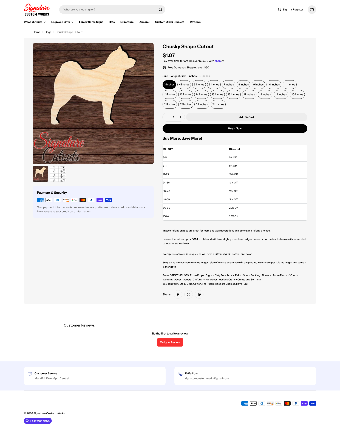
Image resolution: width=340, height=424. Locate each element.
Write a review (170, 342)
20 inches (297, 94)
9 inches (258, 84)
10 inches (274, 84)
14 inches (201, 94)
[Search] (160, 9)
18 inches (265, 94)
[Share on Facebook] (178, 294)
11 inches (289, 84)
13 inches (185, 94)
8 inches (243, 84)
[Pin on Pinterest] (199, 294)
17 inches (249, 94)
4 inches (184, 84)
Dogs (48, 32)
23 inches (202, 104)
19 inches (281, 94)
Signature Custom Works (49, 413)
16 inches (233, 94)
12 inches (169, 94)
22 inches (185, 104)
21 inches (169, 104)
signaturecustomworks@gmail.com (207, 378)
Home (36, 32)
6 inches (214, 84)
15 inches (217, 94)
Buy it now (235, 128)
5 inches (199, 84)
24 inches (218, 104)
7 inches (229, 84)
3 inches (169, 84)
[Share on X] (188, 294)
